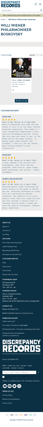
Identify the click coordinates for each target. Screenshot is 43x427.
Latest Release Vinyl (9, 246)
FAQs (4, 262)
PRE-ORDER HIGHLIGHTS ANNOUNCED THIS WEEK (21, 15)
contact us (6, 335)
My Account (6, 266)
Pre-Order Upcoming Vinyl (12, 242)
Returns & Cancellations (11, 399)
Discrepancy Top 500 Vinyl (11, 254)
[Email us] (5, 386)
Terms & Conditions (11, 381)
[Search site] (40, 10)
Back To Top (22, 100)
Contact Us (6, 230)
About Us (5, 226)
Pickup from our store (10, 274)
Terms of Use (7, 403)
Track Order (6, 270)
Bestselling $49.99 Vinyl (10, 250)
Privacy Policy (32, 381)
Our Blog (5, 234)
